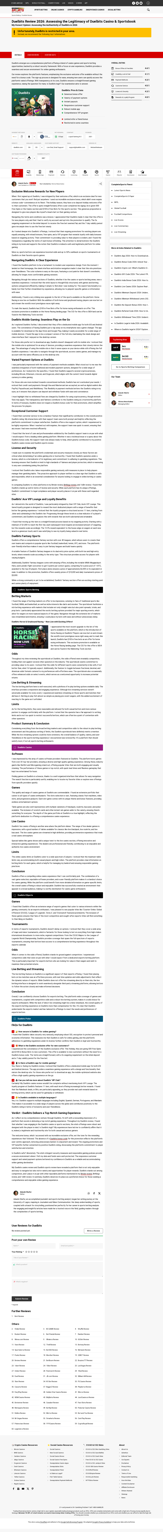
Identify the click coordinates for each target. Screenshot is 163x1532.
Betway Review (84, 1345)
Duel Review (19, 1376)
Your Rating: (18, 1252)
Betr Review (19, 1316)
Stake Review (20, 1329)
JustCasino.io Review (86, 1397)
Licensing (74, 175)
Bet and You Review (85, 1413)
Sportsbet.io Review (22, 1350)
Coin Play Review (84, 1418)
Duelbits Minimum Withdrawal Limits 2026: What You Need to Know (132, 299)
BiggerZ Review (52, 1387)
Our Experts (125, 1460)
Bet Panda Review (53, 1334)
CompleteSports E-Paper (124, 196)
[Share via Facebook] (94, 1193)
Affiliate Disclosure (127, 1487)
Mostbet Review (52, 1355)
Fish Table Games (56, 1477)
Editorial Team (126, 1456)
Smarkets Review (53, 1418)
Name (16, 1245)
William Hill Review (85, 1376)
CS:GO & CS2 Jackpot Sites (95, 1463)
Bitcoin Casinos (19, 1449)
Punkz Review (20, 1355)
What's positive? (21, 1264)
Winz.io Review (83, 1392)
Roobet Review (20, 1334)
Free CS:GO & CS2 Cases (94, 1460)
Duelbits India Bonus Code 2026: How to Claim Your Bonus (132, 280)
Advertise (124, 1453)
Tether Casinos (19, 1477)
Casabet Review (52, 1403)
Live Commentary (121, 226)
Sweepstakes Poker (57, 1470)
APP (86, 3)
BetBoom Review (52, 1360)
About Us (124, 1449)
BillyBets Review (52, 1397)
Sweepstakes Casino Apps (59, 1463)
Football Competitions (123, 214)
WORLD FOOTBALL (38, 3)
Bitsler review (86, 1174)
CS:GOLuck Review (92, 1477)
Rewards (85, 175)
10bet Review (51, 1366)
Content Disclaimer (127, 1484)
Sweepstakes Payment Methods (61, 1480)
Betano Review (20, 1360)
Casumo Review (21, 1387)
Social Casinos (55, 1449)
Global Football (120, 208)
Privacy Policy (126, 1466)
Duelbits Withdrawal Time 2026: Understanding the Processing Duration (132, 317)
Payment (51, 175)
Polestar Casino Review (87, 1408)
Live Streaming (120, 232)
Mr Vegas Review (21, 1418)
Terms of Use (126, 1473)
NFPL (116, 202)
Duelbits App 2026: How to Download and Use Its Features (132, 256)
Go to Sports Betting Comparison (130, 367)
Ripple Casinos (19, 1484)
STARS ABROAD (17, 3)
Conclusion (130, 175)
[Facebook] (133, 3)
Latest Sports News (122, 190)
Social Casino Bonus (57, 1456)
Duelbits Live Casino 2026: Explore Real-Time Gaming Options (132, 286)
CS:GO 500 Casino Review (94, 1466)
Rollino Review (20, 1413)
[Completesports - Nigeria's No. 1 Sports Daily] (20, 10)
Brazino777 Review (85, 1360)
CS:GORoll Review (92, 1470)
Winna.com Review (22, 1339)
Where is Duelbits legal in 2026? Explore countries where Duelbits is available (132, 329)
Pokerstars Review (22, 1424)
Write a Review (93, 1231)
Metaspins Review (22, 1408)
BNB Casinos (18, 1453)
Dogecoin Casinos (20, 1463)
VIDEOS (70, 3)
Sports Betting (16, 15)
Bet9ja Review (51, 1408)
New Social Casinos (57, 1453)
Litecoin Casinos (20, 1473)
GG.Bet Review (83, 1339)
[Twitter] (28, 1489)
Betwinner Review (21, 1403)
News (123, 1498)
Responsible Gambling (129, 1477)
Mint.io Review (51, 1413)
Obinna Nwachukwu (125, 401)
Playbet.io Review (84, 1387)
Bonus (17, 175)
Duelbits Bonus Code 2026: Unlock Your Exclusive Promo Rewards (132, 262)
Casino (108, 175)
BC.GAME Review (52, 1329)
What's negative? (22, 1282)
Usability (28, 175)
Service (62, 175)
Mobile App (40, 175)
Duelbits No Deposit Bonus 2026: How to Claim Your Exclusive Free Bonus (132, 305)
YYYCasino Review (53, 1424)
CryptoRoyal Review (85, 1424)
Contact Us (125, 1470)
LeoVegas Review (84, 1366)
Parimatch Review (53, 1371)
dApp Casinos (19, 1460)
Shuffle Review (83, 1329)
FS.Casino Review (84, 1381)
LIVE (63, 3)
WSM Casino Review (22, 1397)
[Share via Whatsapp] (88, 1193)
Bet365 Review (52, 1350)
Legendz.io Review (22, 1429)
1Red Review (83, 1371)
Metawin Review (84, 1350)
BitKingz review (70, 485)
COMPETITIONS (53, 3)
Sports (97, 175)
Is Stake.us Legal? (56, 1473)
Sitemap (124, 1494)
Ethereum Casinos (20, 1470)
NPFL (27, 3)
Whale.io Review (52, 1339)
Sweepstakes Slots (56, 1466)
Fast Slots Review (85, 1403)
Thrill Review (51, 1345)
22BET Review (83, 1355)
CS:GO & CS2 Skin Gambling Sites (97, 1449)
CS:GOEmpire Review (93, 1473)
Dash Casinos (19, 1466)
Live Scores (119, 220)
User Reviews (142, 175)
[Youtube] (140, 3)
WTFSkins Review (92, 1480)
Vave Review (19, 1345)
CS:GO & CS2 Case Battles (95, 1453)
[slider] (31, 1251)
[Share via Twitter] (99, 1193)
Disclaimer (125, 1463)
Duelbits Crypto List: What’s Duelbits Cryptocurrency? (132, 268)
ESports (119, 175)
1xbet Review (20, 1366)
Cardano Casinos (20, 1456)
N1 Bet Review (51, 1381)
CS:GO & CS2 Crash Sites (94, 1456)
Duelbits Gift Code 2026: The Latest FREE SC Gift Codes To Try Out (132, 274)
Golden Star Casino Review (56, 1392)
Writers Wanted (126, 1491)
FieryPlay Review (21, 1392)
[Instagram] (137, 3)
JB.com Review (52, 1376)
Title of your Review (20, 1257)
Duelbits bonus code (58, 1139)
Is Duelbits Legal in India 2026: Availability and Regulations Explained (132, 323)
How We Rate (126, 1480)
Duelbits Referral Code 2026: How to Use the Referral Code (132, 311)
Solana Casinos (19, 1480)
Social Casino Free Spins (58, 1460)
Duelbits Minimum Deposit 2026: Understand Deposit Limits (132, 292)
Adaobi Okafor (23, 183)
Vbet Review (19, 1381)
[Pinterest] (32, 1489)
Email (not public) (67, 1245)
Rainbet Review (84, 1334)
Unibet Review (20, 1371)
